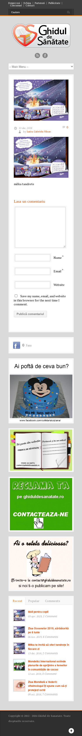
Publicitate (54, 3)
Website (59, 285)
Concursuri (16, 5)
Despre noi (14, 3)
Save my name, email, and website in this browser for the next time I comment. (40, 300)
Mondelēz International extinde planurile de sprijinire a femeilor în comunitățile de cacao (47, 665)
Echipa (27, 3)
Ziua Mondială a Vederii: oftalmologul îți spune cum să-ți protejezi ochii (47, 686)
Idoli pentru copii (38, 612)
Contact (30, 5)
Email (57, 271)
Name (58, 258)
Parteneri (40, 3)
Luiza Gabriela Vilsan (39, 131)
